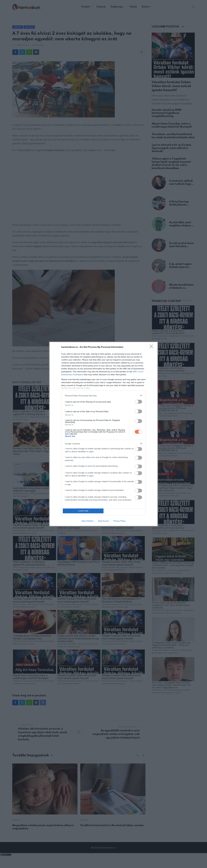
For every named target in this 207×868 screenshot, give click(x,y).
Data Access (103, 521)
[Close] (152, 347)
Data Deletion (88, 521)
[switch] (138, 402)
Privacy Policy (119, 521)
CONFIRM (83, 511)
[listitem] (103, 395)
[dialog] (103, 434)
